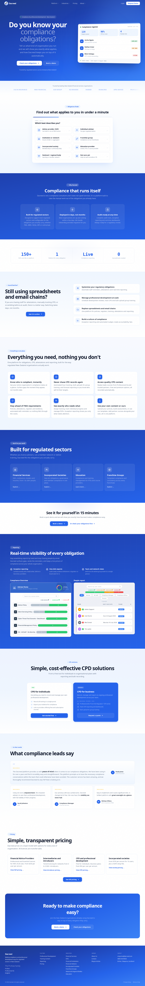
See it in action (34, 314)
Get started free (48, 716)
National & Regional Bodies (74, 971)
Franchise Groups (71, 969)
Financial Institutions (72, 961)
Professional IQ (9, 971)
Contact (94, 959)
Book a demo (51, 63)
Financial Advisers (71, 964)
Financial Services (71, 956)
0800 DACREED (122, 959)
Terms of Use (136, 982)
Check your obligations (28, 63)
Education (69, 974)
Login (123, 3)
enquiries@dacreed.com (125, 956)
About (82, 3)
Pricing (75, 3)
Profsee (7, 968)
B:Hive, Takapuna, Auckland (126, 961)
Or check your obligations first (81, 524)
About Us (94, 956)
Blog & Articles (96, 961)
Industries (65, 3)
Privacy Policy (127, 982)
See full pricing (71, 879)
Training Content (45, 959)
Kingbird (7, 973)
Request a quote (94, 715)
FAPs (67, 959)
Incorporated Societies (72, 966)
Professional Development (48, 956)
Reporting (43, 961)
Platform (54, 3)
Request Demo (133, 3)
